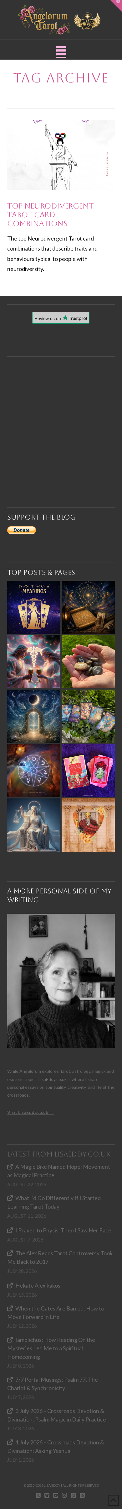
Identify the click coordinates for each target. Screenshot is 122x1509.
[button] (61, 52)
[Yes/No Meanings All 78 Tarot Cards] (33, 607)
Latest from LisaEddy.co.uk (59, 1154)
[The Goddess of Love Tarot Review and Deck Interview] (88, 770)
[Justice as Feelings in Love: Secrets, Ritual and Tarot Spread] (33, 825)
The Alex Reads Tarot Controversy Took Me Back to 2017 (59, 1257)
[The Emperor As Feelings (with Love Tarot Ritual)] (88, 825)
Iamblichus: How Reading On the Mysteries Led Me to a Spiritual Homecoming (51, 1348)
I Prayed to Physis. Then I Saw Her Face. (63, 1230)
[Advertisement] (61, 418)
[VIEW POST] (60, 155)
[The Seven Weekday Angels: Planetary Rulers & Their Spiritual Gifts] (33, 770)
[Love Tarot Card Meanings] (33, 662)
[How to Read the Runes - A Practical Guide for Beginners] (88, 662)
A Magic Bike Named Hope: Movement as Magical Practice (58, 1170)
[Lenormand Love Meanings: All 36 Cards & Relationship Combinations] (88, 716)
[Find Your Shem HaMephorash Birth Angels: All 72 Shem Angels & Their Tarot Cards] (88, 607)
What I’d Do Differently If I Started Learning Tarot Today (53, 1202)
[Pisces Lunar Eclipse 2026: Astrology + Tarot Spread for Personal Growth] (33, 716)
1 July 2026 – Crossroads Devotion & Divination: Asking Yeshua (55, 1446)
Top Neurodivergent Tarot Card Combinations (50, 215)
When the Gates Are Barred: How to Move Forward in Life (55, 1312)
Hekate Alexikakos (37, 1285)
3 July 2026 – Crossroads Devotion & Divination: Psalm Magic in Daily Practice (56, 1415)
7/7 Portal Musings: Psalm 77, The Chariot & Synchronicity (52, 1383)
